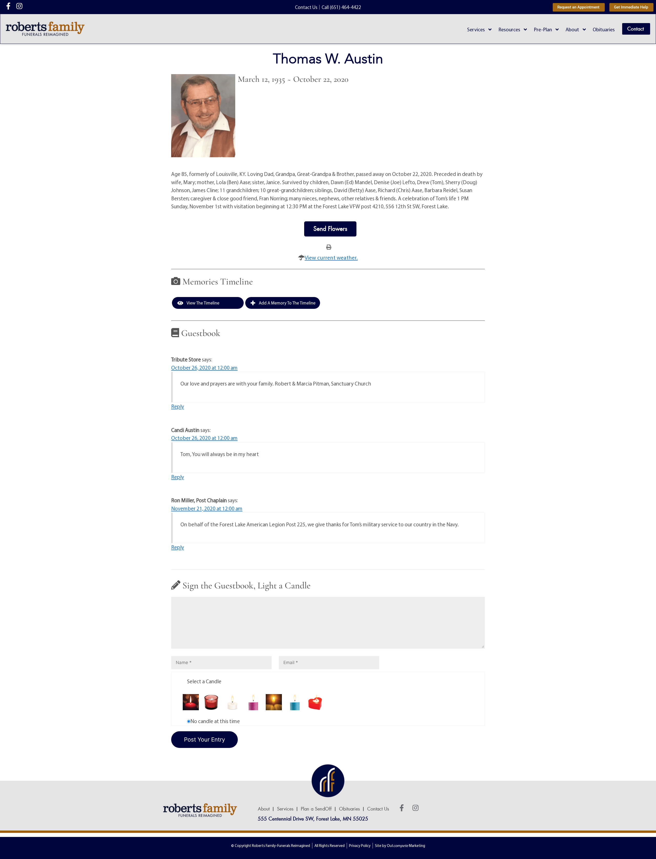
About (572, 29)
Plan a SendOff (316, 809)
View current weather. (331, 257)
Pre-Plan (543, 29)
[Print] (329, 247)
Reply (177, 406)
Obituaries (604, 29)
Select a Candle (204, 681)
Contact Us (378, 809)
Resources (509, 29)
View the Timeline (202, 302)
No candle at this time (215, 721)
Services (476, 29)
